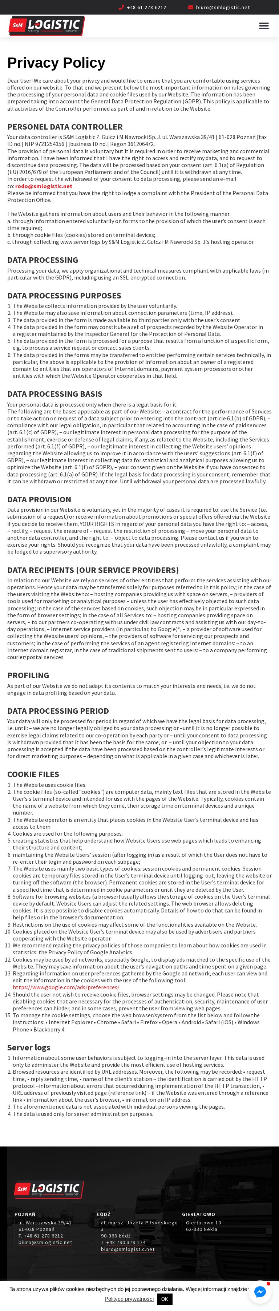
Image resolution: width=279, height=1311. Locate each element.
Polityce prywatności (129, 1299)
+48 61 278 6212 (146, 7)
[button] (264, 26)
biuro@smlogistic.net (223, 7)
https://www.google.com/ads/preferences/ (66, 987)
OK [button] (164, 1299)
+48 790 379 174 (126, 1242)
